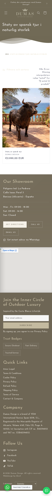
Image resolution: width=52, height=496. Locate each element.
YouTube (11, 461)
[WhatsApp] (46, 490)
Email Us (11, 232)
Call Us (35, 224)
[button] (6, 13)
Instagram (12, 450)
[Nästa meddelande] (47, 4)
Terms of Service (11, 395)
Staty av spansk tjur (13, 152)
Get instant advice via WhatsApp (23, 240)
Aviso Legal (9, 369)
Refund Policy (9, 386)
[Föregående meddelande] (5, 4)
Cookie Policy (9, 378)
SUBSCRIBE (26, 325)
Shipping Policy (10, 390)
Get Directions (15, 224)
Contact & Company (13, 399)
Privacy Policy (9, 382)
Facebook (11, 456)
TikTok (10, 466)
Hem (7, 54)
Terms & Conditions (12, 373)
